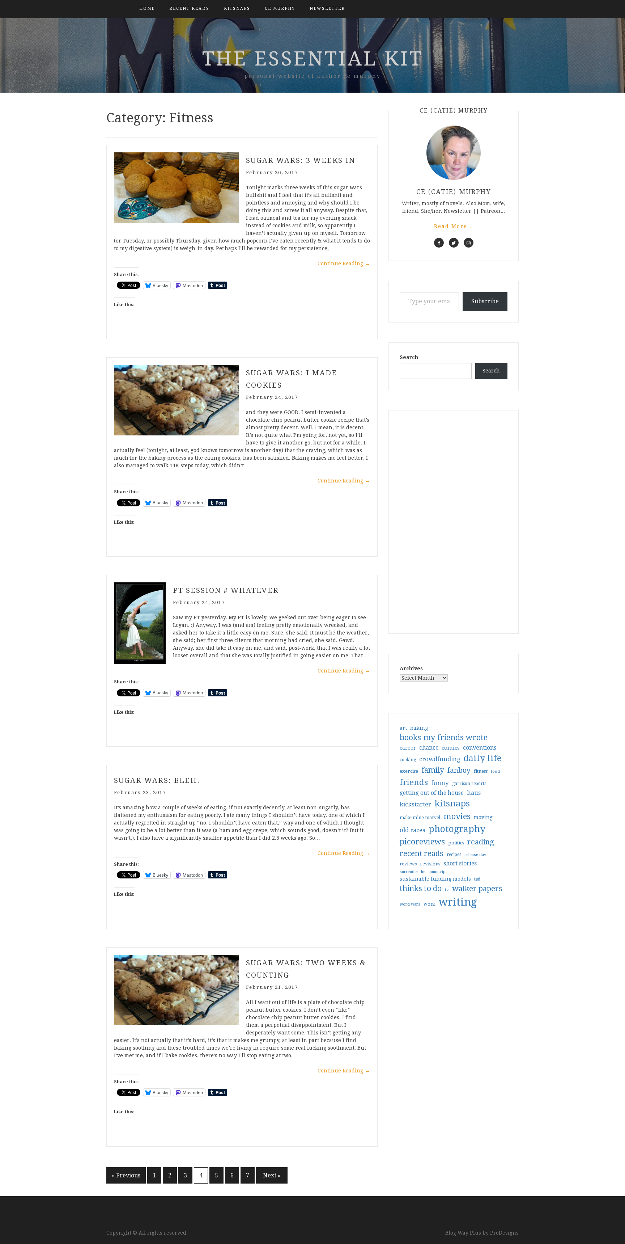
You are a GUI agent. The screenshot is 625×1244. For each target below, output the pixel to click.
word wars (410, 904)
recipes (454, 854)
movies (457, 816)
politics (456, 843)
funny (440, 783)
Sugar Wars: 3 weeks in (300, 160)
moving (483, 817)
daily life (482, 758)
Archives (411, 668)
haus (474, 792)
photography (457, 829)
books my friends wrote (444, 737)
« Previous (126, 1175)
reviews (408, 863)
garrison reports (469, 783)
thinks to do (421, 888)
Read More (453, 226)
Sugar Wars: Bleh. (157, 780)
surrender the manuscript (423, 871)
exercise (409, 771)
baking (419, 728)
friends (414, 782)
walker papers (477, 888)
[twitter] (454, 243)
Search (409, 357)
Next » (272, 1175)
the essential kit (312, 58)
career (408, 748)
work (429, 904)
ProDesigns (504, 1233)
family (432, 770)
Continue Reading (344, 263)
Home (147, 8)
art (403, 728)
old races (412, 830)
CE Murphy (280, 8)
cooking (408, 759)
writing (457, 902)
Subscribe (485, 301)
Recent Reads (189, 8)
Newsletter (327, 8)
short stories (460, 863)
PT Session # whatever (226, 590)
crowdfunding (439, 759)
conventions (479, 747)
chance (428, 748)
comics (451, 748)
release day (475, 854)
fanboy (459, 770)
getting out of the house (432, 793)
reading (480, 842)
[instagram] (468, 243)
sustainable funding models (435, 879)
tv (447, 889)
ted (477, 879)
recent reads (421, 853)
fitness (481, 771)
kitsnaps (237, 8)
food (495, 771)
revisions (430, 863)
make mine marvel (420, 817)
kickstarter (415, 804)
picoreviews (422, 841)
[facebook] (439, 243)
